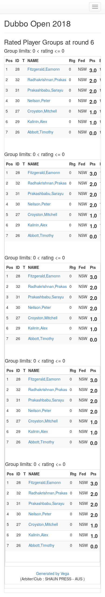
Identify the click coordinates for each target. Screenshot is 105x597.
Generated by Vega (52, 573)
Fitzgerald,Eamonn (43, 69)
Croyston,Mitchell (42, 111)
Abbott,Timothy (40, 132)
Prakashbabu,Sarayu (45, 90)
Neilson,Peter (38, 100)
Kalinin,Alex (37, 121)
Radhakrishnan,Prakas (46, 79)
